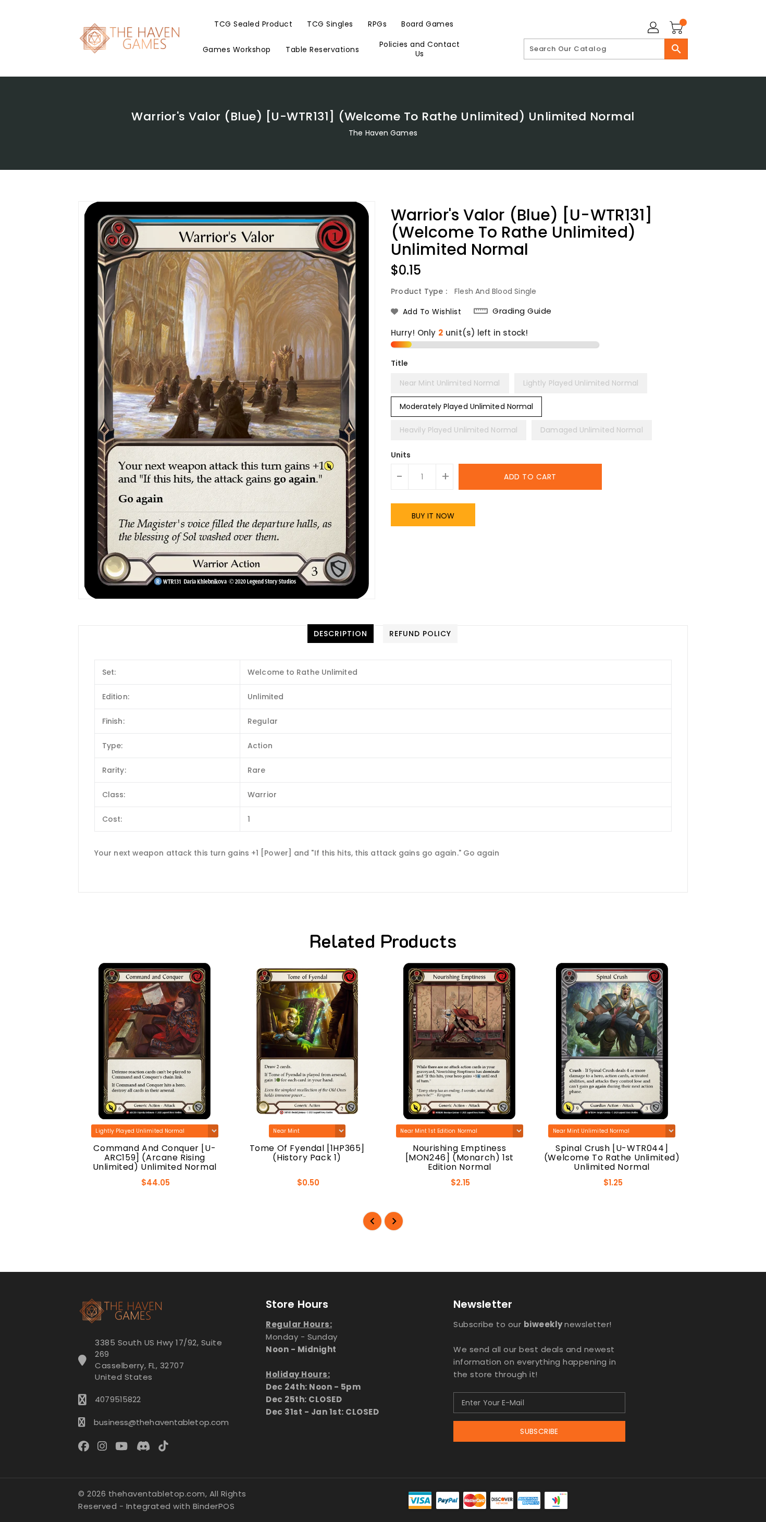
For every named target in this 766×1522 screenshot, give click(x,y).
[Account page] (654, 28)
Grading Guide (522, 311)
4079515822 (118, 1399)
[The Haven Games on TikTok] (166, 1445)
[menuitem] (253, 23)
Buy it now (433, 516)
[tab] (340, 633)
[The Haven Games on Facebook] (86, 1445)
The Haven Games (383, 133)
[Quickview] (95, 1185)
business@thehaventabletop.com (158, 1422)
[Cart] (677, 28)
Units (401, 455)
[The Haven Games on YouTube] (124, 1445)
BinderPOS (214, 1506)
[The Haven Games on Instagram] (105, 1445)
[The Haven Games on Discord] (146, 1445)
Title (400, 363)
